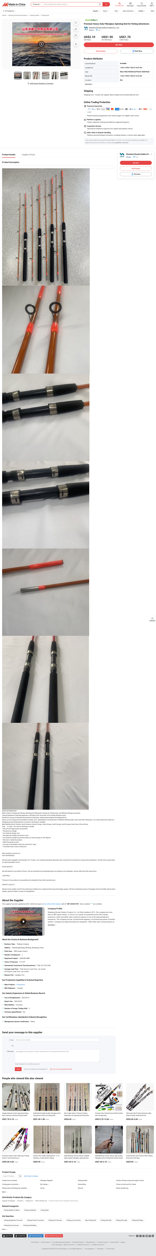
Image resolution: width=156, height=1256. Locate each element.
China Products (45, 1242)
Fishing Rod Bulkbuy (30, 1225)
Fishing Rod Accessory (11, 1225)
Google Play (20, 1236)
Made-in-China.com (68, 1244)
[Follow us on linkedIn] (153, 1236)
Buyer (105, 11)
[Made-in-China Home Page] (13, 4)
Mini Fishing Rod (90, 1220)
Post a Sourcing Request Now (61, 1069)
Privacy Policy (110, 1249)
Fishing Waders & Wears (12, 1210)
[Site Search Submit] (106, 4)
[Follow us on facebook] (137, 1236)
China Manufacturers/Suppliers (61, 1242)
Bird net (80, 1188)
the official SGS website (52, 904)
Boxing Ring (82, 1184)
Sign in (152, 6)
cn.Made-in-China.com (98, 1244)
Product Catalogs (32, 1176)
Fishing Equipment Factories (13, 1220)
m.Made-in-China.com (83, 1244)
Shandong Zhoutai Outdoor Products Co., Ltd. (104, 27)
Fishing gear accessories (10, 1184)
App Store (7, 1236)
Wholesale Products (78, 1242)
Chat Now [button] (138, 51)
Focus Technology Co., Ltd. (63, 1249)
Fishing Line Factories (73, 1220)
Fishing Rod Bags (137, 1220)
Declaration (100, 1249)
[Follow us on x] (140, 1236)
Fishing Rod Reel (105, 1220)
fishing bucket (82, 1180)
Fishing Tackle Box (30, 1210)
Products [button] (36, 4)
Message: (11, 1051)
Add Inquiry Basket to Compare (41, 83)
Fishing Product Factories (35, 1220)
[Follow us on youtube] (146, 1236)
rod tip (42, 1188)
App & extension (128, 11)
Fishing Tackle (34, 15)
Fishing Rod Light (121, 1220)
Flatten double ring (122, 1188)
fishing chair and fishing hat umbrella (14, 1188)
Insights (122, 1242)
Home (4, 15)
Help (116, 11)
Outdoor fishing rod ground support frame (130, 1180)
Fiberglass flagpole (46, 1180)
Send (18, 1069)
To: (13, 1046)
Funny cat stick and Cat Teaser (126, 1184)
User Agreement (89, 1249)
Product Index (114, 1242)
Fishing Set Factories (55, 1220)
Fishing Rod (45, 15)
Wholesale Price (90, 1242)
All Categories (9, 11)
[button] (100, 4)
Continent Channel (102, 1242)
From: (12, 1040)
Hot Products (35, 1242)
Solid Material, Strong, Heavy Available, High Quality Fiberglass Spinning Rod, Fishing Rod (76, 1158)
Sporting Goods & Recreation (17, 15)
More (4, 1229)
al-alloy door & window (9, 1180)
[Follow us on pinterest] (150, 1236)
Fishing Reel (44, 1210)
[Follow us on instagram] (143, 1236)
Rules (152, 11)
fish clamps (44, 1184)
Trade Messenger (35, 1236)
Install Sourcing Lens (55, 1236)
